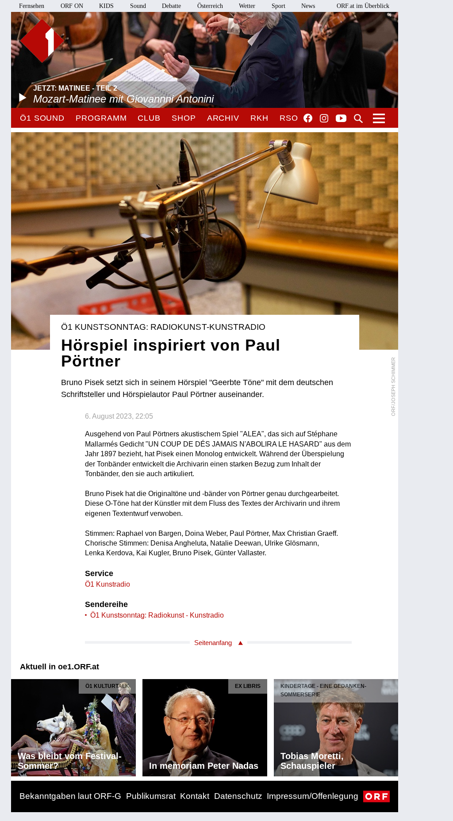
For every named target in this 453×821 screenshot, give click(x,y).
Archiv (223, 118)
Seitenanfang (213, 642)
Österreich (210, 6)
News (308, 6)
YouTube (341, 119)
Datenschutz (238, 796)
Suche (358, 118)
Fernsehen (31, 6)
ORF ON (72, 6)
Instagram (324, 118)
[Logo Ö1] (42, 41)
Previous (18, 725)
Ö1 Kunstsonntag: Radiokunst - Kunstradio (157, 615)
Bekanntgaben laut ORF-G (70, 796)
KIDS (106, 6)
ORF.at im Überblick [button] (363, 6)
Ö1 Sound (42, 118)
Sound (138, 6)
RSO (289, 118)
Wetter (247, 6)
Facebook (307, 118)
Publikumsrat (151, 796)
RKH (259, 118)
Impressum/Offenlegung (312, 796)
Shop (184, 118)
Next (391, 725)
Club (149, 118)
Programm (101, 118)
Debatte (171, 6)
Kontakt (194, 796)
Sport (278, 6)
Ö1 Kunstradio (107, 584)
